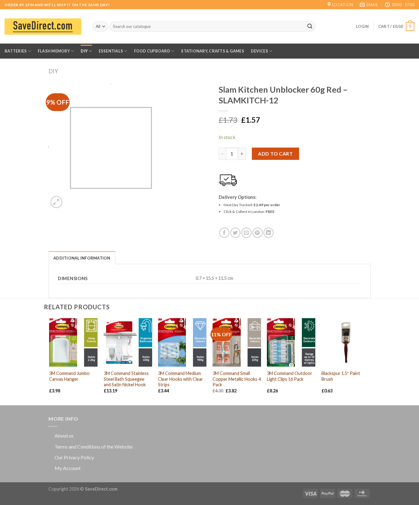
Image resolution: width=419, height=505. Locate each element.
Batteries (16, 50)
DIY (84, 50)
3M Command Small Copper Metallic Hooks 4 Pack (237, 379)
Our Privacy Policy (74, 457)
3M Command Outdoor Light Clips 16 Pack (289, 376)
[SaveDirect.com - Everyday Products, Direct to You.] (43, 26)
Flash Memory (54, 50)
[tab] (81, 257)
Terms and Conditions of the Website (94, 446)
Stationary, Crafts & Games (212, 50)
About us (64, 435)
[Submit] (310, 26)
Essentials (111, 50)
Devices (259, 50)
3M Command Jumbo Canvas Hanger (69, 376)
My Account (68, 468)
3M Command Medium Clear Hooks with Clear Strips (180, 379)
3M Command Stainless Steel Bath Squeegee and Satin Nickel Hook (126, 379)
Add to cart (275, 153)
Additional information (81, 258)
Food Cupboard (152, 50)
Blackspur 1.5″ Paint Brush (340, 376)
